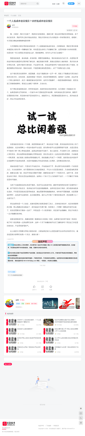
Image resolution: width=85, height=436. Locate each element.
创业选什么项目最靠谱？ (25, 329)
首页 (7, 15)
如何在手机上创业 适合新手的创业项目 (29, 339)
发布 (72, 3)
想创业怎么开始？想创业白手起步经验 (29, 348)
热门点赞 (8, 364)
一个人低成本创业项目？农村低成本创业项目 (29, 20)
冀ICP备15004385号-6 (68, 428)
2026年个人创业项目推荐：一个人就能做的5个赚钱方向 (29, 321)
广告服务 (48, 426)
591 (19, 303)
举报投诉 (56, 426)
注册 (58, 4)
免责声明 (41, 426)
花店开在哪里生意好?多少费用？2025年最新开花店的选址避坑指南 (66, 321)
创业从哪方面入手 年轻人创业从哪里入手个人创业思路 (66, 330)
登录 (53, 4)
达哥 (13, 25)
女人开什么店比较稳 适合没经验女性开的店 (66, 339)
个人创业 (13, 15)
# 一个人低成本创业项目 (15, 275)
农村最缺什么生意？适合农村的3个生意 (67, 348)
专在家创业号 (53, 428)
